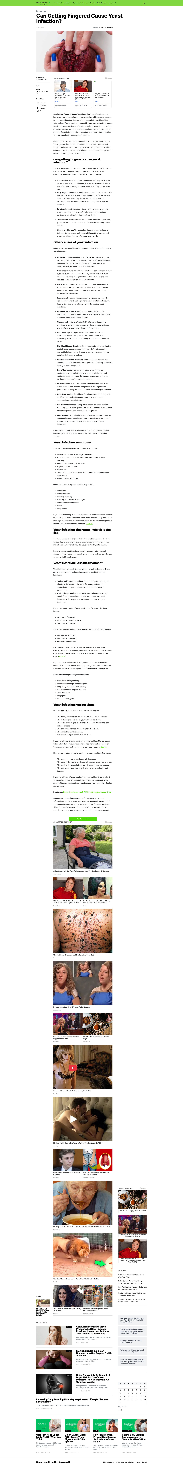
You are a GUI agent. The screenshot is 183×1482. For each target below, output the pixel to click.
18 (124, 1396)
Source (89, 524)
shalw (38, 89)
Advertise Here (113, 3)
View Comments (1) (83, 819)
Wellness (62, 3)
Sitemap (138, 1462)
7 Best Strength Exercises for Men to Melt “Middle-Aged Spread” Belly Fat (42, 1312)
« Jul (120, 1410)
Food (98, 3)
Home (56, 3)
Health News (83, 3)
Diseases (75, 3)
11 (124, 1393)
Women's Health (127, 1431)
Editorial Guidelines (108, 1462)
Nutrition (92, 3)
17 (120, 1396)
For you (103, 3)
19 (128, 1396)
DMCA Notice (120, 1462)
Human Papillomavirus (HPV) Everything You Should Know (87, 792)
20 (132, 1396)
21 (136, 1396)
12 (128, 1393)
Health (68, 3)
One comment (41, 27)
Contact (144, 1462)
